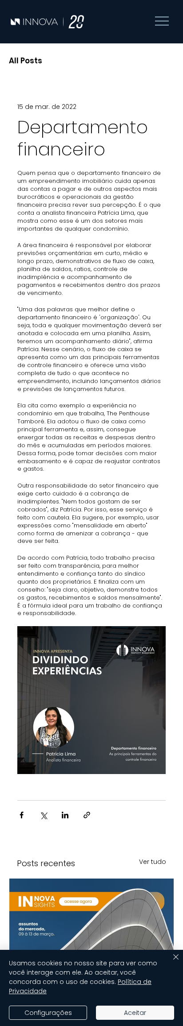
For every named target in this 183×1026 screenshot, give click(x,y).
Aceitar (135, 1012)
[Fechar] (170, 962)
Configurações (48, 1012)
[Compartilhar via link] (87, 815)
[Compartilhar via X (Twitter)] (43, 815)
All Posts (25, 61)
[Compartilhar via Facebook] (21, 815)
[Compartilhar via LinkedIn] (65, 815)
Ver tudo (152, 861)
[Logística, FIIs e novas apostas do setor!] (91, 925)
